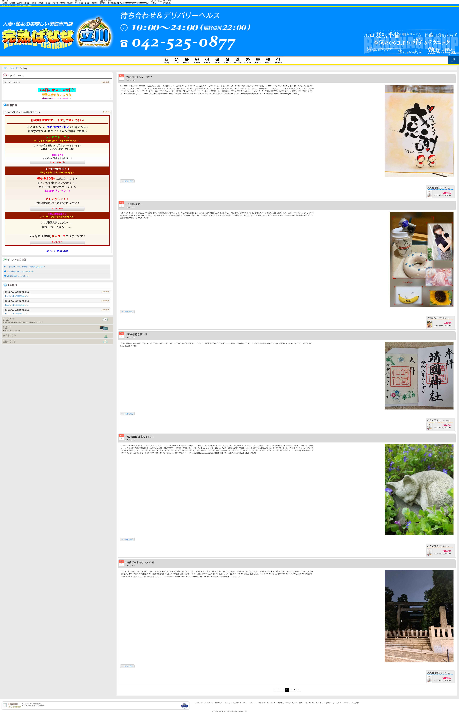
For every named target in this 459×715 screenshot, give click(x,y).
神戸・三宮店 (79, 3)
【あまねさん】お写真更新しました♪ (56, 310)
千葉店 (34, 3)
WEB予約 (262, 703)
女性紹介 (219, 703)
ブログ (288, 703)
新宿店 (48, 3)
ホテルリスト (310, 703)
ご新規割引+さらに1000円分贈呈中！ (21, 271)
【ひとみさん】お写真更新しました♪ (56, 292)
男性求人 (346, 703)
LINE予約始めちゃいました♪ (17, 276)
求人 (154, 3)
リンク (339, 703)
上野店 (5, 3)
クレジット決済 (298, 703)
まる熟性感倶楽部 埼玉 (115, 3)
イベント (244, 703)
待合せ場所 (355, 703)
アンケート (253, 703)
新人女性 (236, 703)
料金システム (209, 703)
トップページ (198, 703)
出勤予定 (227, 703)
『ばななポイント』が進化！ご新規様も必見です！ (26, 267)
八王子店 (55, 3)
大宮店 (19, 3)
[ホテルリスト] (57, 335)
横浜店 (62, 3)
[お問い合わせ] (57, 341)
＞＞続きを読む (127, 181)
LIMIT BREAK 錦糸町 (130, 3)
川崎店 (41, 3)
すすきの (103, 3)
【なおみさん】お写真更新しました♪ (56, 301)
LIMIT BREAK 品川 (143, 3)
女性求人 (281, 703)
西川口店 (12, 3)
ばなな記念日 (167, 3)
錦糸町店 (70, 3)
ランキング (271, 703)
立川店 (27, 3)
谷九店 (87, 3)
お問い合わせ (329, 703)
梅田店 (94, 3)
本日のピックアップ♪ (56, 82)
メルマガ (320, 703)
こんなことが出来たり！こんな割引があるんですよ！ (57, 112)
